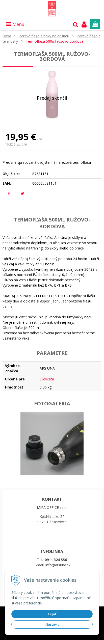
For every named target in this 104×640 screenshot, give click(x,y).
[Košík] (95, 24)
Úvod (7, 36)
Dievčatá (47, 379)
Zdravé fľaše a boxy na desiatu (44, 36)
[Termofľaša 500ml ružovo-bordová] (52, 94)
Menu (17, 24)
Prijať (52, 614)
